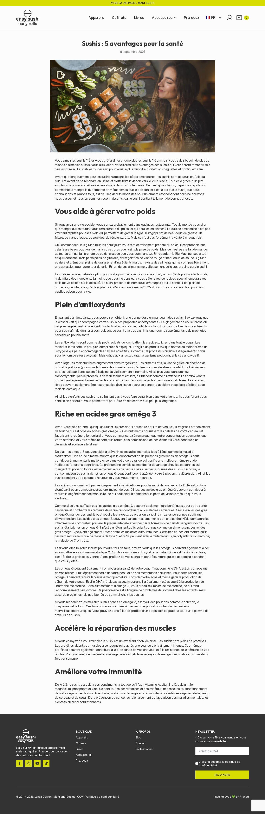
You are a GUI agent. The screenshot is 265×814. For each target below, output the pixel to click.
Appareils (96, 18)
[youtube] (37, 763)
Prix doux (191, 18)
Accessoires (162, 18)
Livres (139, 18)
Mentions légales (64, 796)
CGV (80, 796)
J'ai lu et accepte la (219, 763)
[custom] (46, 763)
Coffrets (119, 18)
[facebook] (19, 763)
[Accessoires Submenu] (176, 17)
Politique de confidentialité (102, 796)
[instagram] (28, 763)
